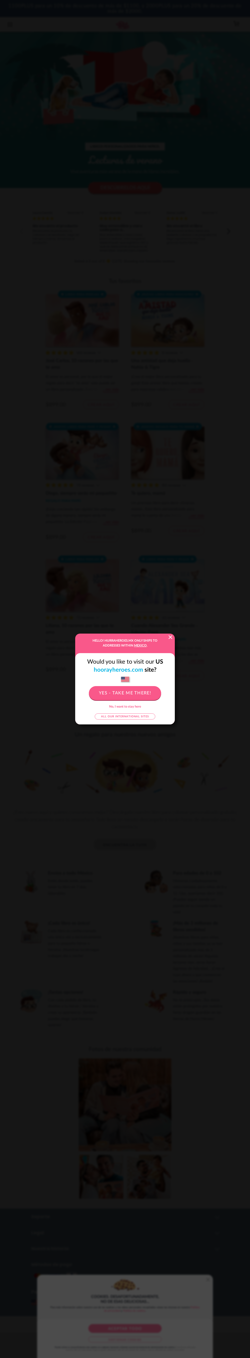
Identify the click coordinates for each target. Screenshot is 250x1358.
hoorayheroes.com (118, 670)
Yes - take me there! (125, 693)
